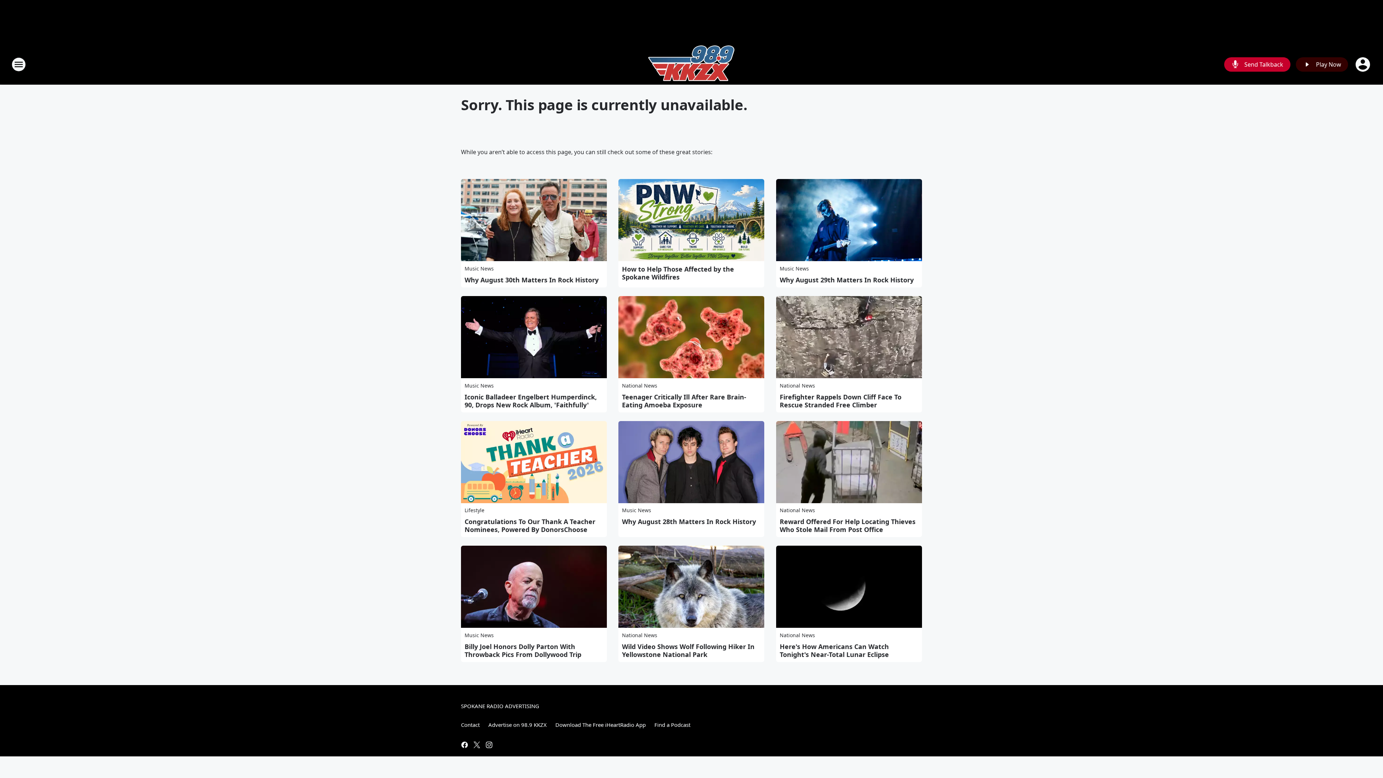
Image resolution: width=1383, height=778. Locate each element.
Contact (470, 724)
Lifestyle (474, 510)
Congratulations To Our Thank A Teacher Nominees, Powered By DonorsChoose (530, 525)
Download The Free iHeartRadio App (600, 724)
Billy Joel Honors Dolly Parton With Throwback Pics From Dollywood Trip (523, 650)
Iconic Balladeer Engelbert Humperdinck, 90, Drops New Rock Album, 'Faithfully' (531, 401)
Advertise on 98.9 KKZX (517, 724)
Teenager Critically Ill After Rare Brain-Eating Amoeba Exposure (684, 401)
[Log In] (1363, 64)
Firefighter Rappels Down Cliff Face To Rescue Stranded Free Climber (840, 401)
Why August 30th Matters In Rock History (532, 280)
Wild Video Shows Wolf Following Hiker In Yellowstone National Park (688, 650)
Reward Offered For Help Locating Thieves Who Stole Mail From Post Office (848, 525)
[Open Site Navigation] (19, 64)
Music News (479, 268)
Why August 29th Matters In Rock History (847, 280)
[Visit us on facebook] (464, 745)
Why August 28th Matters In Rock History (689, 522)
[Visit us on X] (477, 745)
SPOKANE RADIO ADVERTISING (500, 706)
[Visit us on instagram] (489, 745)
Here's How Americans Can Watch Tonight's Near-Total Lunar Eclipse (834, 650)
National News (639, 385)
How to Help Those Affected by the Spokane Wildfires (678, 273)
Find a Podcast (672, 724)
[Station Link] (691, 64)
